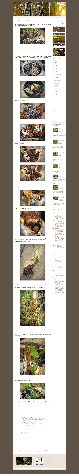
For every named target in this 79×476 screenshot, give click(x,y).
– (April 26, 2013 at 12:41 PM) (30, 422)
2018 (55, 65)
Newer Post (20, 450)
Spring (28, 21)
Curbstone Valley (58, 286)
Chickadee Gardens (58, 220)
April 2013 (56, 86)
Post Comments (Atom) (35, 451)
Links (37, 16)
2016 (55, 68)
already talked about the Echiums (23, 100)
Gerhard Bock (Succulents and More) (27, 417)
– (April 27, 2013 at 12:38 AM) (28, 425)
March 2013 (56, 88)
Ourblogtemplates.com (14, 474)
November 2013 (57, 76)
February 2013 (56, 89)
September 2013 (57, 79)
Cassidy (22, 425)
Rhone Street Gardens (59, 263)
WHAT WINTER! (57, 229)
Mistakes (32, 16)
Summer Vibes (57, 221)
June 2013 (56, 83)
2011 (55, 94)
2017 (55, 66)
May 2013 (56, 85)
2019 (55, 63)
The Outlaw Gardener (58, 270)
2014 (55, 71)
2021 (55, 62)
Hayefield (56, 236)
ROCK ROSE (57, 228)
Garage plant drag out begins (22, 20)
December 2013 (57, 74)
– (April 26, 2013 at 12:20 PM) (37, 417)
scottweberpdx (23, 422)
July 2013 (56, 82)
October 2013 (56, 77)
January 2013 (56, 91)
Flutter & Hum (57, 245)
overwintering (24, 21)
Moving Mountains (58, 287)
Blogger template (4, 474)
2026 (55, 60)
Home (16, 16)
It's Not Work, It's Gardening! (27, 5)
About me (42, 16)
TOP (78, 474)
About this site (21, 16)
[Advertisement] (58, 103)
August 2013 (56, 80)
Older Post (45, 450)
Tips (27, 16)
